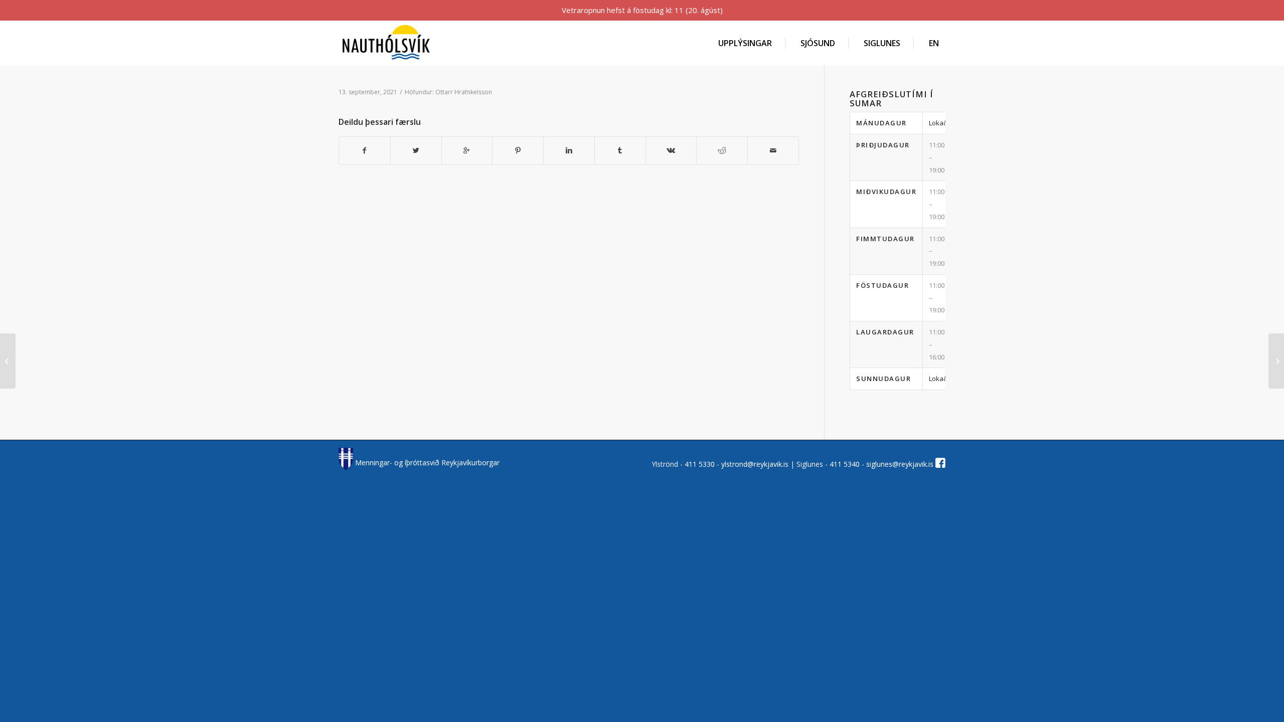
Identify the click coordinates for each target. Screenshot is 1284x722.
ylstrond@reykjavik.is (754, 464)
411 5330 (701, 464)
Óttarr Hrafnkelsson (463, 92)
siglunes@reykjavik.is (899, 464)
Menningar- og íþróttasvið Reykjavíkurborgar (426, 462)
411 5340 (846, 464)
